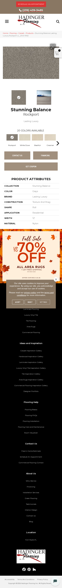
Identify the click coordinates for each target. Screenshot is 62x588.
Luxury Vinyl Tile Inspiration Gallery (31, 368)
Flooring (13, 33)
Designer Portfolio (31, 391)
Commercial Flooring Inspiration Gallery (31, 385)
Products (29, 33)
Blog (31, 521)
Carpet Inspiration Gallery (31, 351)
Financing (31, 487)
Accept (17, 302)
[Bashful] (37, 137)
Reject (30, 302)
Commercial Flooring (31, 332)
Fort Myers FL (31, 540)
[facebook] (24, 569)
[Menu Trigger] (7, 21)
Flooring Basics (31, 409)
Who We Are (31, 481)
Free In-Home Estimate (31, 451)
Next (57, 96)
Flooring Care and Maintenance (31, 427)
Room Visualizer (31, 433)
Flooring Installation (31, 421)
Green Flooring (31, 498)
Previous (4, 96)
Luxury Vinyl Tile (31, 315)
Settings (43, 302)
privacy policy (30, 292)
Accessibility (9, 579)
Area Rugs (31, 326)
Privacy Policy (42, 579)
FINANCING (45, 155)
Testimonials (31, 504)
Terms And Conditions (25, 579)
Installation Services (31, 492)
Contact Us (17, 155)
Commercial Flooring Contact (31, 463)
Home (5, 33)
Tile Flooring (31, 321)
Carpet (21, 33)
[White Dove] (24, 137)
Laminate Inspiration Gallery (31, 362)
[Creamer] (50, 137)
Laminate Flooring (31, 309)
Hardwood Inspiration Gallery (31, 356)
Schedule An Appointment (31, 457)
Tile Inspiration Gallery (31, 374)
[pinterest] (29, 569)
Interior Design (31, 510)
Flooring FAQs (31, 415)
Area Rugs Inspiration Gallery (31, 380)
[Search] (58, 21)
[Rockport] (12, 137)
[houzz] (34, 569)
